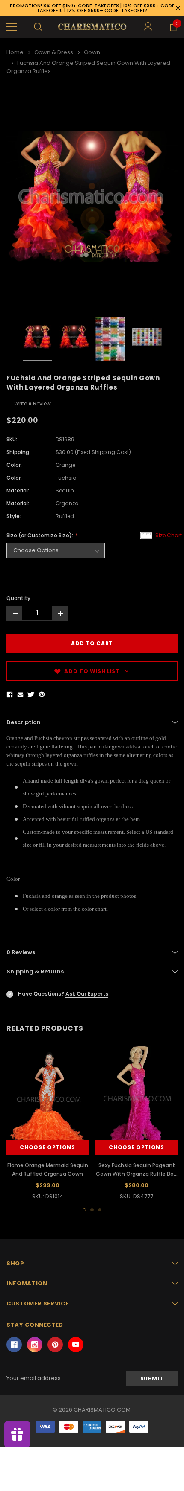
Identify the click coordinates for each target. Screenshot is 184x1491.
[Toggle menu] (11, 27)
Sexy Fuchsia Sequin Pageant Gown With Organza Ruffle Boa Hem (136, 1174)
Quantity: (19, 598)
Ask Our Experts (86, 993)
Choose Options (47, 1147)
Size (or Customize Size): (40, 535)
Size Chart (168, 535)
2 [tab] (92, 1209)
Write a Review (32, 403)
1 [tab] (84, 1209)
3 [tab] (99, 1209)
